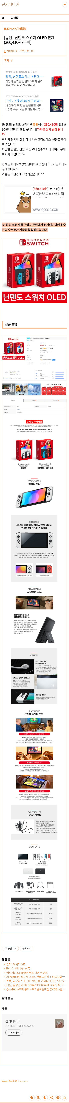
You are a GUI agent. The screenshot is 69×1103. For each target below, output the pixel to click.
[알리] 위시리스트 (15, 964)
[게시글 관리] (15, 948)
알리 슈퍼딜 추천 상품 (18, 968)
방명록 (14, 18)
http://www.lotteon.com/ (19, 95)
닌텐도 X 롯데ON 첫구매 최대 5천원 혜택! (24, 101)
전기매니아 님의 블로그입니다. (20, 1025)
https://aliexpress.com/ (18, 71)
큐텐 (35, 124)
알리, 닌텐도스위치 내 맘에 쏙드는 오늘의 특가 (24, 77)
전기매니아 (10, 4)
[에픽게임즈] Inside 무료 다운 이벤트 (27, 973)
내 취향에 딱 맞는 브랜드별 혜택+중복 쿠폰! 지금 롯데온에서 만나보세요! (24, 107)
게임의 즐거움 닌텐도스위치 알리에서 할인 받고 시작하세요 (24, 83)
